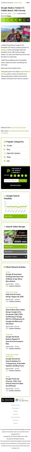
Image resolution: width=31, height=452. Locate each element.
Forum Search (15, 408)
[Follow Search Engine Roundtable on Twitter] (15, 175)
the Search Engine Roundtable (16, 429)
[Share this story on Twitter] (7, 20)
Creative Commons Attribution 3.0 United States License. (15, 443)
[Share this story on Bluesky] (20, 20)
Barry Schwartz (22, 13)
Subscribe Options (15, 185)
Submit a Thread (15, 405)
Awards (15, 411)
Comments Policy (15, 417)
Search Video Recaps (12, 307)
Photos (9, 16)
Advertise (15, 420)
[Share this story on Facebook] (3, 20)
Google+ (4, 50)
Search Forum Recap (12, 292)
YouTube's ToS (15, 448)
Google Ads (9, 334)
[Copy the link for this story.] (28, 20)
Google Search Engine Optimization (12, 355)
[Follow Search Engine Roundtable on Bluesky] (18, 175)
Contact (15, 423)
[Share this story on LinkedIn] (15, 20)
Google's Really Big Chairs (18, 127)
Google (8, 272)
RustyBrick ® (19, 436)
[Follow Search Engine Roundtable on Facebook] (11, 175)
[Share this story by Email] (24, 20)
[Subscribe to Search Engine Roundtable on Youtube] (22, 175)
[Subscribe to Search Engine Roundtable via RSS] (26, 175)
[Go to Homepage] (11, 2)
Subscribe (23, 180)
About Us (15, 414)
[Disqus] (15, 104)
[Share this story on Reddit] (11, 20)
